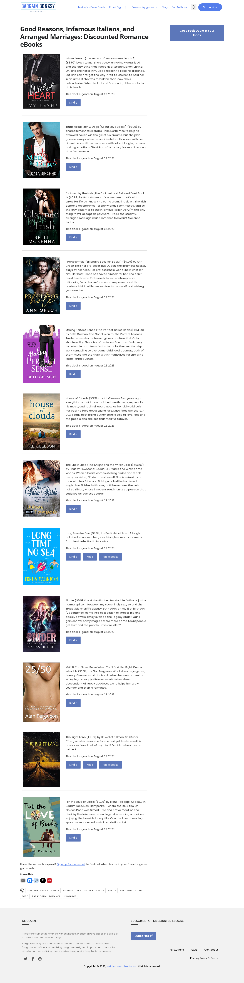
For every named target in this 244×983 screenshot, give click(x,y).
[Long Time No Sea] (41, 584)
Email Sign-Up (118, 7)
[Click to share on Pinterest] (49, 880)
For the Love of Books (80, 802)
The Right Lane (76, 737)
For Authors (179, 7)
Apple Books (110, 556)
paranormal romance (46, 896)
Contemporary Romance (43, 890)
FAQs (194, 950)
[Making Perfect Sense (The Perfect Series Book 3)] (41, 382)
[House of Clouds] (41, 449)
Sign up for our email (71, 864)
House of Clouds (77, 398)
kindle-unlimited (131, 890)
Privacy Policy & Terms (204, 958)
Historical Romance (90, 890)
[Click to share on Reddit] (36, 880)
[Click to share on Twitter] (43, 880)
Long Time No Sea (78, 533)
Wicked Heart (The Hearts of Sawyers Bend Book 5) (101, 58)
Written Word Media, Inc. (122, 966)
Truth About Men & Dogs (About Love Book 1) (96, 127)
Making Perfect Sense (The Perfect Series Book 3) (99, 330)
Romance (70, 896)
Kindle (73, 102)
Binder (70, 600)
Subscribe (210, 7)
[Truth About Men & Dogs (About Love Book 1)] (41, 177)
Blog (165, 7)
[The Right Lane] (41, 786)
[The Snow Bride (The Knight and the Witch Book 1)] (41, 515)
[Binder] (41, 651)
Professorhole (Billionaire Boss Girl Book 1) (94, 261)
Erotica (68, 890)
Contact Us (211, 950)
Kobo (90, 556)
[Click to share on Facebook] (30, 880)
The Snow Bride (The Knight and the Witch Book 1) (99, 465)
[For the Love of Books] (41, 856)
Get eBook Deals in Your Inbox (197, 33)
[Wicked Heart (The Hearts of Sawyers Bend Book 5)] (41, 107)
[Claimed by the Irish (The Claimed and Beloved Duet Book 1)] (41, 244)
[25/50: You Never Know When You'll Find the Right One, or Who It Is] (41, 721)
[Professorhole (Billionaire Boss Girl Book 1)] (41, 313)
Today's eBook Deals (91, 7)
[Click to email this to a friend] (23, 880)
